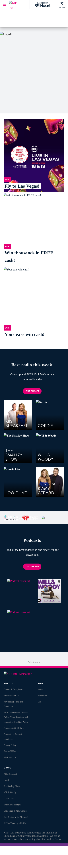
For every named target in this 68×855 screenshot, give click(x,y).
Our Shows (32, 391)
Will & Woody (10, 792)
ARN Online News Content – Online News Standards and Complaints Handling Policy (16, 717)
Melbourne (42, 695)
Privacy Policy (10, 745)
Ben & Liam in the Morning (16, 817)
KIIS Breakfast (10, 774)
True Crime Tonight (12, 804)
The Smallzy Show (12, 786)
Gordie (7, 780)
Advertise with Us (11, 695)
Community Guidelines (14, 728)
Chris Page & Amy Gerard (15, 811)
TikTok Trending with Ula (15, 823)
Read (40, 683)
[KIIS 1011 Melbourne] (16, 4)
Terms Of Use (10, 751)
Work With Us (10, 757)
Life (39, 701)
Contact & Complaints (13, 689)
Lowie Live (8, 798)
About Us (8, 683)
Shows (7, 767)
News (40, 689)
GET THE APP (32, 566)
